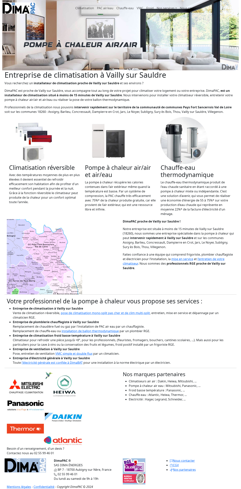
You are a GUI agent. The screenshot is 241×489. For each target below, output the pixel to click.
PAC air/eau (105, 8)
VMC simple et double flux (73, 354)
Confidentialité (44, 487)
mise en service (182, 259)
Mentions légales (19, 487)
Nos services (166, 8)
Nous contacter (191, 8)
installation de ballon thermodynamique (90, 331)
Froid (150, 8)
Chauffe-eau (125, 8)
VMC (140, 8)
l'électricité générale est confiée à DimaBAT (52, 363)
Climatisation (84, 8)
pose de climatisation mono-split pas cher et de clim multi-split (105, 313)
